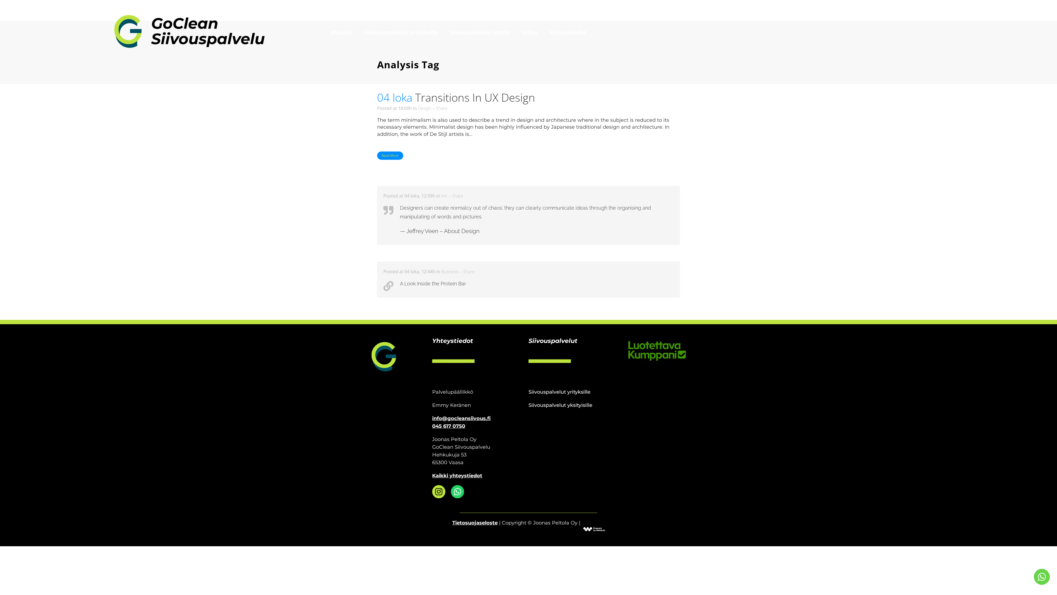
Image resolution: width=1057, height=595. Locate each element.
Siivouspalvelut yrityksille (401, 32)
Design (424, 108)
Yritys (529, 32)
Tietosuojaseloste (475, 523)
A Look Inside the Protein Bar (433, 283)
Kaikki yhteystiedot (457, 476)
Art (444, 196)
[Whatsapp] (457, 491)
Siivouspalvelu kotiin (480, 32)
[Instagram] (438, 491)
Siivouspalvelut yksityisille (560, 405)
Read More (390, 155)
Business (449, 272)
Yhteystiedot (568, 32)
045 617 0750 (448, 426)
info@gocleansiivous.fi (461, 418)
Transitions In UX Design (475, 97)
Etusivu (342, 32)
